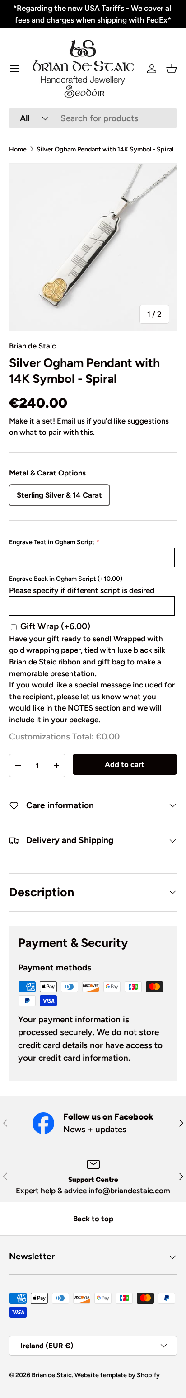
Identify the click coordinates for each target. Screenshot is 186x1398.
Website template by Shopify (117, 1375)
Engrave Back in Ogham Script (65, 579)
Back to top (93, 1218)
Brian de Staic (32, 345)
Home (18, 149)
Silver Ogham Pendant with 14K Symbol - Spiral (105, 149)
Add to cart (124, 764)
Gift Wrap (55, 626)
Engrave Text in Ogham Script (52, 542)
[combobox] (93, 118)
